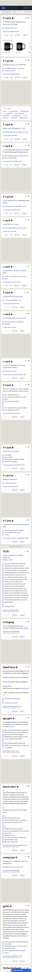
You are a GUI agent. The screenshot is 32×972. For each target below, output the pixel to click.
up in (16, 699)
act (6, 626)
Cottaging (5, 631)
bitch (5, 296)
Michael (6, 457)
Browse (15, 12)
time (21, 799)
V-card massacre (19, 113)
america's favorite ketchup (13, 374)
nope (6, 532)
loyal (7, 479)
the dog (11, 870)
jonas (12, 206)
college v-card (23, 118)
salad (6, 686)
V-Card (4, 413)
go (18, 395)
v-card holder (9, 113)
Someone (5, 271)
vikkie (8, 231)
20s (11, 863)
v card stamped (16, 116)
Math (22, 579)
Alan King (10, 413)
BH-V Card (14, 118)
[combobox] (15, 8)
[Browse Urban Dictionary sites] (4, 8)
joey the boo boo (11, 161)
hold (9, 28)
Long (17, 555)
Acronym (5, 555)
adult (18, 861)
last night (12, 71)
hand (15, 479)
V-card (4, 486)
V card (4, 31)
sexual (22, 626)
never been (15, 296)
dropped (17, 925)
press (12, 914)
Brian (5, 455)
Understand (6, 558)
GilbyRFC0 (11, 706)
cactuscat (9, 956)
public (22, 628)
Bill (5, 743)
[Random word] (22, 8)
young (15, 867)
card (24, 22)
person (10, 861)
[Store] (25, 8)
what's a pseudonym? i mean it (15, 538)
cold (22, 688)
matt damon (13, 530)
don (7, 535)
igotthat (9, 135)
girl (7, 318)
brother (5, 203)
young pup (5, 870)
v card (4, 161)
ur (13, 451)
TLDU (4, 610)
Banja (10, 751)
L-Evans (8, 610)
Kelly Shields (10, 303)
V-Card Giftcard (24, 111)
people (5, 812)
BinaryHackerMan (14, 845)
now (20, 950)
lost (11, 451)
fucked (21, 296)
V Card (4, 74)
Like (4, 65)
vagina (18, 318)
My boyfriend (8, 228)
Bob (5, 820)
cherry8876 (10, 210)
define (13, 389)
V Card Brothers (13, 111)
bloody (24, 950)
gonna (10, 300)
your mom (9, 31)
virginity (19, 150)
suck (22, 276)
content (13, 724)
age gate (5, 751)
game (14, 732)
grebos (6, 953)
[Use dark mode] (28, 8)
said (15, 703)
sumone (5, 224)
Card (14, 371)
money (10, 371)
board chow (5, 845)
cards (12, 65)
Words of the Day (6, 12)
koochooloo (10, 74)
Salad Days (5, 706)
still (12, 24)
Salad (6, 703)
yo (5, 300)
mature (26, 724)
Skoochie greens (11, 465)
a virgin (8, 128)
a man (24, 318)
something (16, 156)
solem (8, 327)
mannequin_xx (10, 282)
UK (6, 914)
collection (7, 71)
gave (11, 322)
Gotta (16, 65)
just (11, 867)
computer (5, 801)
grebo (4, 956)
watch (11, 727)
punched (5, 367)
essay (16, 566)
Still (12, 128)
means (5, 24)
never (6, 152)
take (18, 228)
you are (23, 524)
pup (18, 867)
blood (26, 688)
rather (8, 132)
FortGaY (9, 486)
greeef (10, 631)
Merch (25, 35)
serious (8, 365)
